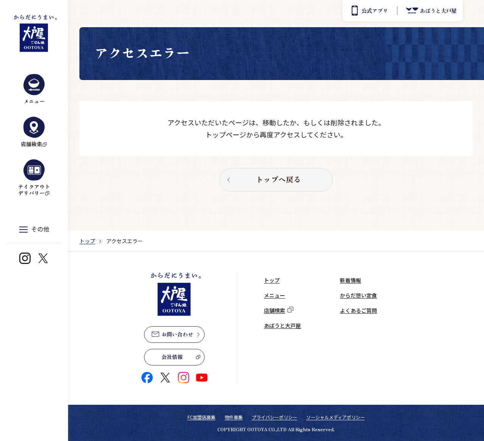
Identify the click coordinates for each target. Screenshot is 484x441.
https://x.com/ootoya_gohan (43, 258)
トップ (87, 241)
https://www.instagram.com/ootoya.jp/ (25, 258)
